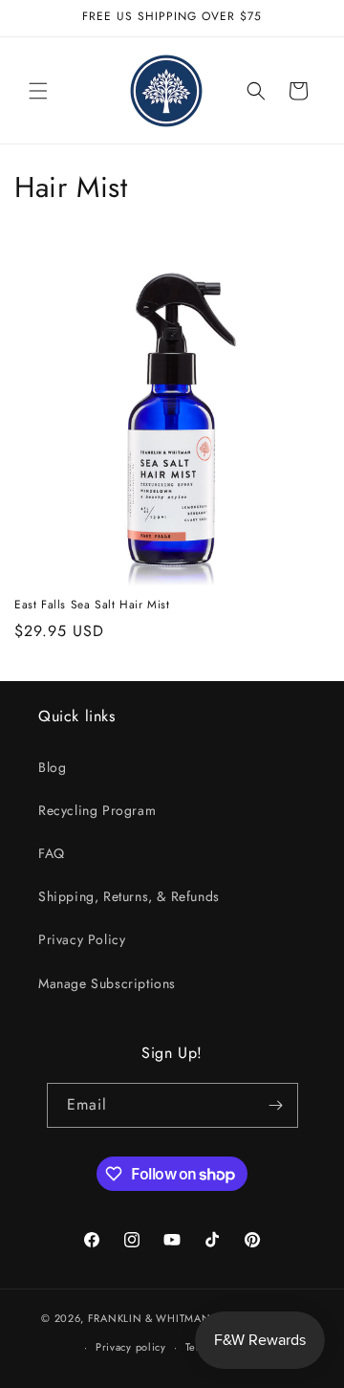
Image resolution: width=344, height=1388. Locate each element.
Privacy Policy (81, 939)
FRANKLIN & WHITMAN (149, 1317)
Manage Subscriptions (107, 983)
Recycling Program (97, 810)
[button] (38, 91)
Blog (52, 767)
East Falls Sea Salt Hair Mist (91, 605)
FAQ (51, 853)
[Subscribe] (276, 1105)
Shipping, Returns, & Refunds (129, 896)
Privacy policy (131, 1347)
